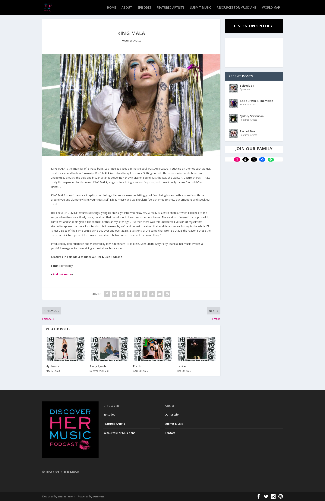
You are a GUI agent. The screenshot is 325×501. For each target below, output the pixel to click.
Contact (170, 433)
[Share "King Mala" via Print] (167, 294)
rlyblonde (52, 366)
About (126, 8)
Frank (137, 366)
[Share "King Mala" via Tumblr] (122, 294)
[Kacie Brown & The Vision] (233, 103)
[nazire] (197, 349)
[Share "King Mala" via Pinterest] (129, 294)
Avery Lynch (98, 366)
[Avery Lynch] (109, 349)
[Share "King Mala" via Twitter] (114, 294)
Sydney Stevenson (252, 116)
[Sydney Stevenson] (233, 118)
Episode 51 (247, 85)
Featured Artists (171, 8)
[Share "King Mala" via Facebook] (107, 294)
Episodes (144, 8)
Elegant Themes (66, 496)
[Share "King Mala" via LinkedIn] (137, 294)
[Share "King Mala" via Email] (159, 294)
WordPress (98, 496)
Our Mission (172, 414)
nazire (181, 366)
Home (111, 8)
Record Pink (247, 131)
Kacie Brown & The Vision (256, 101)
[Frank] (153, 349)
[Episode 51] (233, 88)
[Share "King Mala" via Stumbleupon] (152, 294)
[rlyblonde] (66, 349)
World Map (271, 8)
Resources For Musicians (236, 8)
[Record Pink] (233, 133)
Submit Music (200, 8)
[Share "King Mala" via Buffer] (144, 294)
